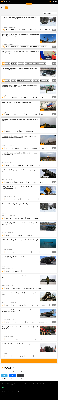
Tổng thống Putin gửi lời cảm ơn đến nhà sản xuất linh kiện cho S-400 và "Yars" (20, 327)
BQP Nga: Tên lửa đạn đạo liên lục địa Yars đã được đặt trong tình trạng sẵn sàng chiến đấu (20, 187)
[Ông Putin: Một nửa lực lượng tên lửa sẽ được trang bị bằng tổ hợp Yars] (48, 173)
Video (21, 114)
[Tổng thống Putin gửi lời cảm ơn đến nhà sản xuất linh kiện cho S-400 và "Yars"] (48, 330)
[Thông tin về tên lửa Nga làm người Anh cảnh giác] (48, 207)
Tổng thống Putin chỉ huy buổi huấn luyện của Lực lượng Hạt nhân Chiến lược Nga (20, 52)
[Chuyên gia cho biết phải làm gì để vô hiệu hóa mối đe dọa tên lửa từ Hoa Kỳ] (48, 296)
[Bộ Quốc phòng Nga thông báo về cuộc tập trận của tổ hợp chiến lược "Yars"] (48, 226)
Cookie (33, 384)
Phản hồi (19, 384)
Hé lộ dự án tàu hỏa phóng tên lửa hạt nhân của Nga (16, 344)
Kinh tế (20, 372)
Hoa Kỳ (19, 252)
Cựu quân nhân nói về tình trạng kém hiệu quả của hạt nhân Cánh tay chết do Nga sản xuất (20, 310)
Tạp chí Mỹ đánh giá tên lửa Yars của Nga (13, 257)
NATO (12, 80)
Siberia (39, 29)
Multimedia (8, 114)
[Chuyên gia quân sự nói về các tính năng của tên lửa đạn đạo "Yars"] (48, 279)
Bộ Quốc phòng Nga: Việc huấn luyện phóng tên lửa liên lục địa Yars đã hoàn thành (19, 153)
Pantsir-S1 (35, 252)
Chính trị (20, 63)
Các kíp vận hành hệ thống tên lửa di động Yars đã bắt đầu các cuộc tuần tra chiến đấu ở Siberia (19, 18)
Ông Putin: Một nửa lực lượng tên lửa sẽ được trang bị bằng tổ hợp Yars (20, 170)
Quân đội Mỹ (44, 305)
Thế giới (12, 29)
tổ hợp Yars (32, 29)
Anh (16, 218)
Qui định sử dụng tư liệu (10, 384)
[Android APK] (5, 387)
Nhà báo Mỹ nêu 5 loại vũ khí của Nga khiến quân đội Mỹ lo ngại (20, 240)
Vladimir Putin (28, 63)
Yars (2, 8)
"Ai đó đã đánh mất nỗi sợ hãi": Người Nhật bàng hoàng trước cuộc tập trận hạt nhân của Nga (20, 35)
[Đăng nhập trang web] (53, 1)
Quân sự (46, 29)
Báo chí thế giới (43, 80)
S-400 (42, 252)
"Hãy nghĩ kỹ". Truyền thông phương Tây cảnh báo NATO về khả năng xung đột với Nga (19, 69)
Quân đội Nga (14, 97)
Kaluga (22, 199)
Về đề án (3, 384)
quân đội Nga (43, 356)
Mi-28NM (27, 252)
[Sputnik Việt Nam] (7, 2)
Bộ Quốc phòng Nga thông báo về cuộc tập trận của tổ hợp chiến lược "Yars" (20, 223)
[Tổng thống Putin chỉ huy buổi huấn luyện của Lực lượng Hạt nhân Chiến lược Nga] (48, 55)
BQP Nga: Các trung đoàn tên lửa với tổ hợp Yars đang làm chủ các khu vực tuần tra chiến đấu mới (19, 86)
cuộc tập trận (13, 46)
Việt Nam (3, 372)
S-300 (39, 339)
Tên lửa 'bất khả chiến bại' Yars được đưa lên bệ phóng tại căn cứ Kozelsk (20, 119)
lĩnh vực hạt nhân (33, 46)
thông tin (42, 46)
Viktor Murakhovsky (16, 288)
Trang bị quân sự (39, 288)
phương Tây (36, 218)
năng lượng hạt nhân (39, 63)
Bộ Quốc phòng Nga (22, 29)
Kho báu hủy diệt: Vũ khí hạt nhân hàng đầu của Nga (16, 102)
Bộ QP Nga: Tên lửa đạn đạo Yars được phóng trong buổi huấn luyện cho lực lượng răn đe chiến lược (19, 136)
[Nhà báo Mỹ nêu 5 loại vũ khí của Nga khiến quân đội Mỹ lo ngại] (48, 243)
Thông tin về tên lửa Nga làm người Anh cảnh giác (16, 204)
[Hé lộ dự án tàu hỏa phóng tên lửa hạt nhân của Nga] (48, 347)
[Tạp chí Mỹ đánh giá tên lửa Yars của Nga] (48, 260)
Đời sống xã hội (27, 372)
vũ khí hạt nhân (23, 46)
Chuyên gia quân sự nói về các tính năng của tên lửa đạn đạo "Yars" (19, 276)
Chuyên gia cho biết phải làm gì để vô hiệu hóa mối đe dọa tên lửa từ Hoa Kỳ (20, 293)
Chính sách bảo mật (39, 384)
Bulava (42, 114)
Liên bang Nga (35, 305)
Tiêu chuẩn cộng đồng (26, 384)
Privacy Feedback (49, 384)
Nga (6, 29)
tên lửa (27, 114)
